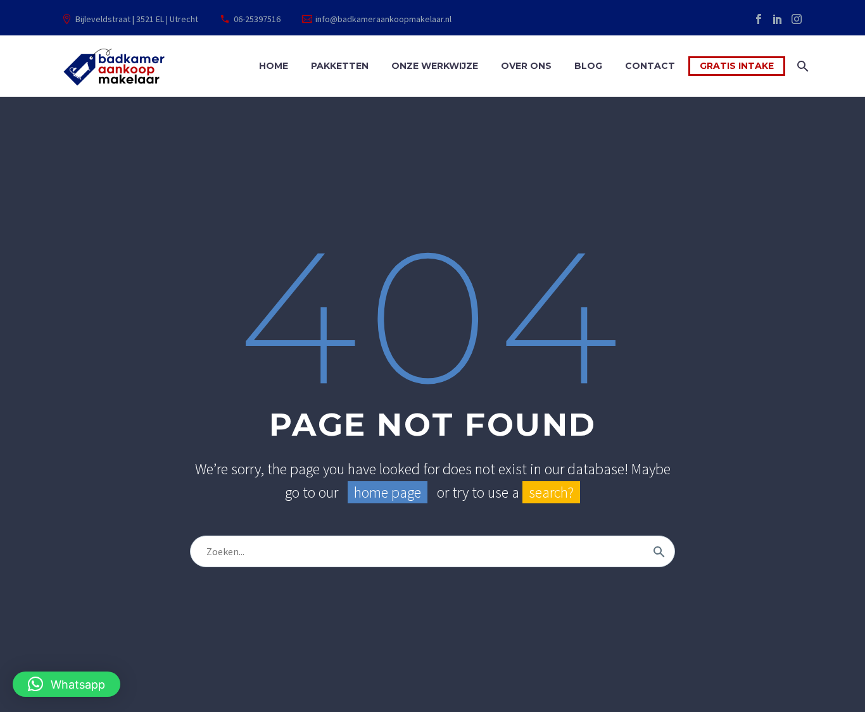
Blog (588, 65)
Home (273, 65)
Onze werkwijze (434, 65)
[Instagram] (796, 19)
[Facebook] (758, 19)
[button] (66, 684)
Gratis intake (737, 65)
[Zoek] (801, 66)
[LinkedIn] (777, 19)
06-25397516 (257, 19)
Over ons (526, 65)
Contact (650, 65)
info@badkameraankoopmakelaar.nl (383, 19)
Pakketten (340, 65)
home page (387, 492)
